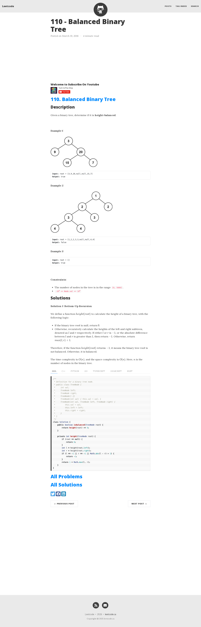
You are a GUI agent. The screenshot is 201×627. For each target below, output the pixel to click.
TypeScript (99, 371)
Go (86, 371)
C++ (63, 371)
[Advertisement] (100, 59)
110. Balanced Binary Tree (83, 99)
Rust (129, 371)
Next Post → (139, 503)
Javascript (116, 371)
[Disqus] (100, 550)
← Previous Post (64, 503)
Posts (168, 6)
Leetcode (8, 6)
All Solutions (66, 484)
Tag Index (181, 6)
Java (54, 371)
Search (195, 6)
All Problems (66, 476)
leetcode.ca (110, 614)
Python (75, 371)
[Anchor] (70, 28)
